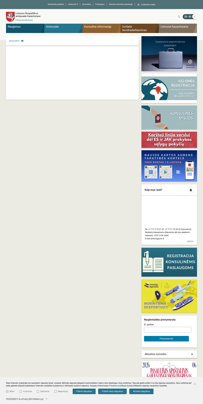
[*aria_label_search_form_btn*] (179, 16)
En (186, 17)
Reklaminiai (63, 391)
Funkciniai (27, 391)
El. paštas (149, 324)
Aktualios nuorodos (155, 354)
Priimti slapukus (84, 391)
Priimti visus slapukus (112, 391)
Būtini (12, 391)
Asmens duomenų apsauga (121, 4)
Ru (190, 17)
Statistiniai (44, 391)
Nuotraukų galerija (56, 4)
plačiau (190, 241)
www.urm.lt (73, 4)
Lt (195, 17)
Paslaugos (100, 4)
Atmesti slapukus (141, 391)
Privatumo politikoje (117, 386)
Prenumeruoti (166, 338)
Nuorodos (86, 4)
